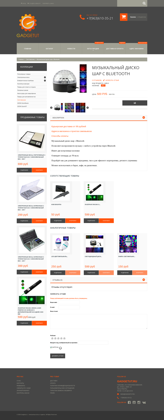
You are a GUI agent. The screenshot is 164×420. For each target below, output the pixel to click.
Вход (24, 3)
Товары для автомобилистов (26, 97)
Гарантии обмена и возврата (61, 390)
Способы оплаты (59, 136)
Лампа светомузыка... (126, 256)
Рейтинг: (53, 335)
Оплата (53, 383)
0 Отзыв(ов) (97, 80)
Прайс (52, 393)
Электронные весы (23, 77)
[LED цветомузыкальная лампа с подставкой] (65, 243)
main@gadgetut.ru (127, 394)
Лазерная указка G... (92, 204)
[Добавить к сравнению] (134, 103)
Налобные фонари (23, 84)
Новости (71, 49)
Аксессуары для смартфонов (26, 93)
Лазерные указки (22, 90)
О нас (19, 381)
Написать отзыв (112, 80)
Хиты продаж (95, 46)
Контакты (20, 383)
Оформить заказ (48, 3)
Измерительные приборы (25, 80)
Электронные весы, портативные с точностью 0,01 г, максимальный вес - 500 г (31, 157)
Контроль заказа (23, 393)
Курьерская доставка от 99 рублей (68, 126)
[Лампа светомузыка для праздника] (132, 243)
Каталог (49, 49)
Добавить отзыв (57, 356)
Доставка (53, 381)
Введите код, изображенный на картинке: (64, 343)
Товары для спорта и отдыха (26, 87)
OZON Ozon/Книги (23, 103)
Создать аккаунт (35, 3)
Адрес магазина (138, 46)
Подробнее (58, 220)
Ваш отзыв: (54, 311)
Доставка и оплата (115, 46)
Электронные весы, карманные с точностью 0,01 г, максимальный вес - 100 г (31, 208)
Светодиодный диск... (93, 256)
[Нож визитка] (65, 191)
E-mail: (52, 307)
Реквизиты (21, 385)
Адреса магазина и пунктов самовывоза (71, 131)
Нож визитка (56, 204)
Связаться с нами (24, 388)
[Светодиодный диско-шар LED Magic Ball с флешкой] (99, 243)
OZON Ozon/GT (22, 106)
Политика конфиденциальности (62, 385)
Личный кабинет (23, 390)
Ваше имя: (53, 302)
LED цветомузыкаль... (59, 256)
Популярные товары (23, 74)
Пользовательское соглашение (62, 388)
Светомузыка (30, 59)
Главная (27, 49)
